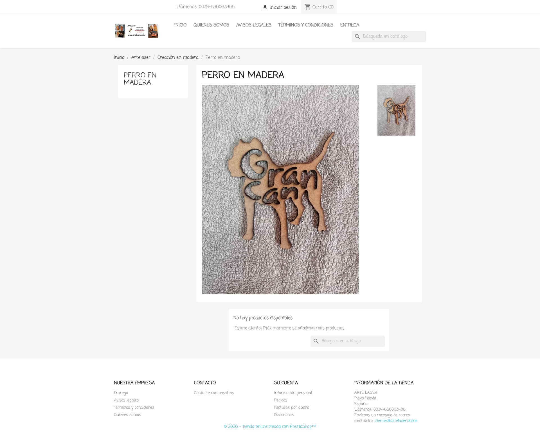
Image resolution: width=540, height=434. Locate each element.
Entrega (349, 25)
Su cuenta (286, 383)
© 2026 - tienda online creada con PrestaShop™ (270, 427)
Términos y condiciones (305, 25)
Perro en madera (140, 79)
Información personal (293, 393)
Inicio (180, 25)
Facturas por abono (291, 408)
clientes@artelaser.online (396, 421)
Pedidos (280, 400)
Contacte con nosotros (214, 393)
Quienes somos (211, 25)
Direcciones (284, 415)
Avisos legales (253, 25)
